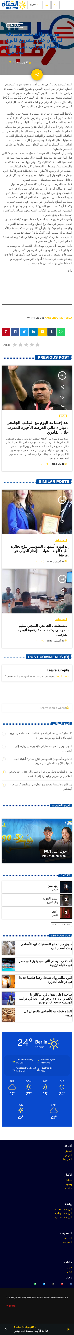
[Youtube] (62, 1284)
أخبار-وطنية (14, 25)
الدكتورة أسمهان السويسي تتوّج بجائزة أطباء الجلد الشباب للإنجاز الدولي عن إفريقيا (40, 550)
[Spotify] (35, 1284)
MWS (12, 1306)
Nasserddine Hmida (58, 318)
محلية (69, 1179)
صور (69, 1267)
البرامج (68, 1155)
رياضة (63, 416)
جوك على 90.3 (55, 851)
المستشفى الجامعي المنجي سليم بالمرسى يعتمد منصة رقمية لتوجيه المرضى (43, 630)
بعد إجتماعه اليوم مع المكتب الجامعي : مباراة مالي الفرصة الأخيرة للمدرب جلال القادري (38, 427)
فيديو (69, 1271)
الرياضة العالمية (63, 1217)
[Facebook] (71, 1284)
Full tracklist (62, 924)
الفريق (68, 1150)
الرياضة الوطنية (63, 1213)
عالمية (68, 1188)
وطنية (69, 1184)
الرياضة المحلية (63, 1209)
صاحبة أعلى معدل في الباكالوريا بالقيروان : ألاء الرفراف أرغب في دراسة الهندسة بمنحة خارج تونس (45, 998)
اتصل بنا (67, 1159)
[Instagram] (53, 1284)
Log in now (62, 676)
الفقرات (67, 1242)
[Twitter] (44, 1284)
